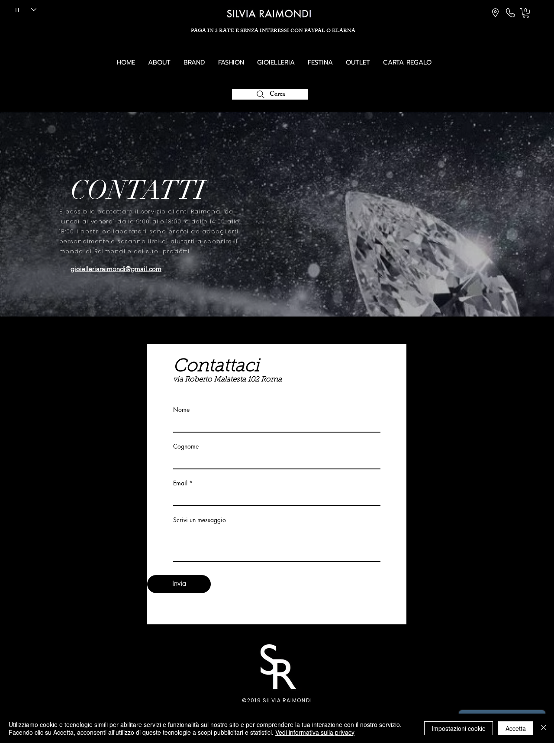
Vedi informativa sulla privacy (314, 732)
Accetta (516, 728)
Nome (181, 410)
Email (180, 483)
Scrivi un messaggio (199, 520)
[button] (525, 13)
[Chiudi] (543, 728)
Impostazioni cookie (459, 728)
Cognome (186, 446)
